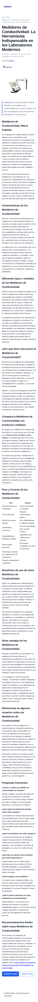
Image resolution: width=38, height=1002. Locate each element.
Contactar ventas (10, 974)
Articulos (11, 61)
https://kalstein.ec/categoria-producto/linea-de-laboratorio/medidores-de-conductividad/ (18, 965)
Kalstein (7, 6)
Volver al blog (27, 974)
